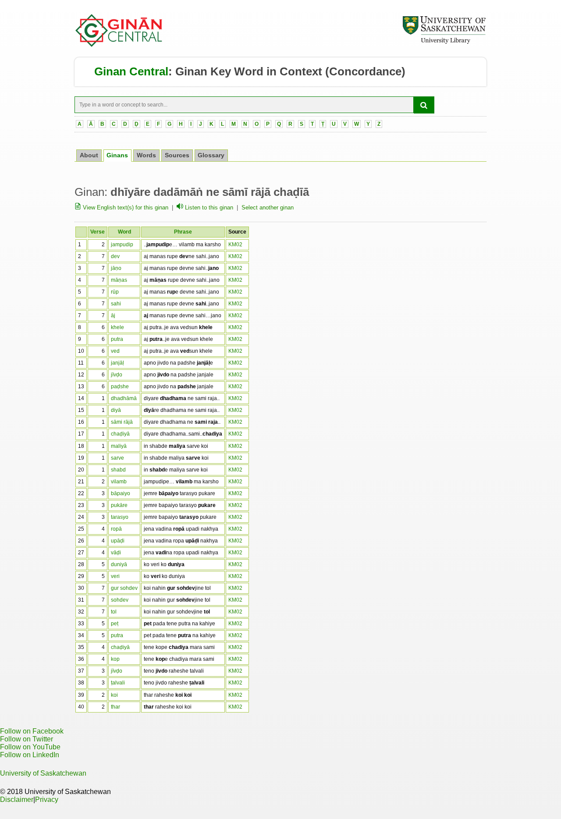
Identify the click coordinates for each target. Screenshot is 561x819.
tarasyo (119, 517)
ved (115, 351)
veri (115, 576)
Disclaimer (16, 799)
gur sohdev (124, 588)
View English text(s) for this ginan (124, 207)
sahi (116, 304)
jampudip (122, 244)
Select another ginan (267, 207)
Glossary (211, 155)
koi (114, 695)
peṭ (114, 623)
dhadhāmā (124, 398)
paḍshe (120, 386)
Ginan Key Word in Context (248, 71)
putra (117, 339)
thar (115, 707)
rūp (115, 292)
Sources (177, 155)
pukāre (119, 505)
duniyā (119, 564)
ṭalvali (118, 683)
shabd (118, 470)
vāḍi (116, 553)
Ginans (117, 155)
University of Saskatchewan (43, 773)
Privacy (46, 799)
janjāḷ (117, 363)
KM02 (235, 244)
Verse (97, 232)
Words (146, 155)
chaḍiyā (120, 434)
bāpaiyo (120, 493)
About (89, 155)
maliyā (119, 446)
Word (124, 232)
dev (115, 256)
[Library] (444, 42)
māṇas (119, 280)
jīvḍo (116, 375)
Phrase (183, 232)
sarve (117, 458)
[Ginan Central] (119, 44)
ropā (116, 529)
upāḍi (117, 541)
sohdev (119, 600)
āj (113, 315)
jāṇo (116, 268)
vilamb (119, 482)
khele (117, 327)
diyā (116, 410)
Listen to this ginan (208, 207)
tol (114, 612)
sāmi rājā (122, 422)
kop (115, 659)
